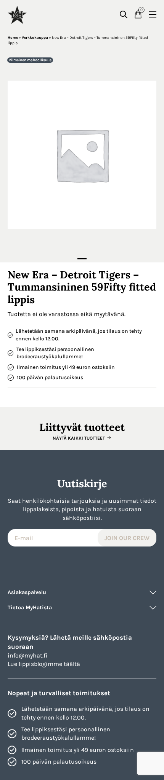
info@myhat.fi (27, 655)
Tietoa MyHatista (30, 607)
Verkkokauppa (35, 37)
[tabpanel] (82, 155)
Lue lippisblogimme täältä (44, 663)
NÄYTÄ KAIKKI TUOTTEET (79, 438)
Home (13, 37)
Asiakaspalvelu (27, 592)
